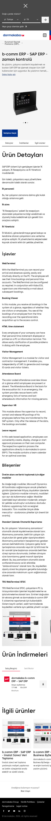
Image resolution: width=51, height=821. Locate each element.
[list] (25, 746)
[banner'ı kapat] (25, 5)
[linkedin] (19, 811)
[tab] (11, 668)
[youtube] (14, 811)
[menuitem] (13, 35)
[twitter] (9, 811)
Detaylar (9, 143)
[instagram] (25, 811)
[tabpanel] (25, 684)
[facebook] (4, 811)
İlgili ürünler (40, 143)
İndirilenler (24, 143)
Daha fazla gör (9, 74)
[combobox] (11, 20)
